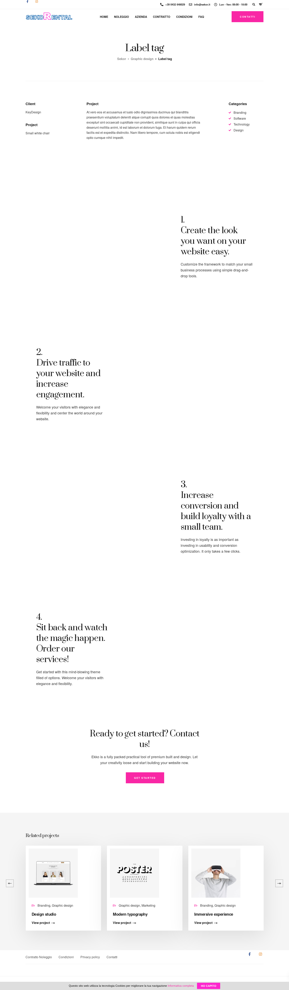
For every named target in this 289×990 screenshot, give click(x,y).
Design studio (44, 914)
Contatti (112, 957)
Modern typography (130, 914)
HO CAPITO (208, 985)
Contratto (161, 17)
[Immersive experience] (215, 873)
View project (41, 923)
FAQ (201, 17)
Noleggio (121, 17)
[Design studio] (53, 873)
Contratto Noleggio (39, 957)
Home (104, 17)
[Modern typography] (134, 873)
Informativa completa (181, 985)
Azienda (141, 17)
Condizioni (184, 17)
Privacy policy (90, 957)
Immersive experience (213, 914)
